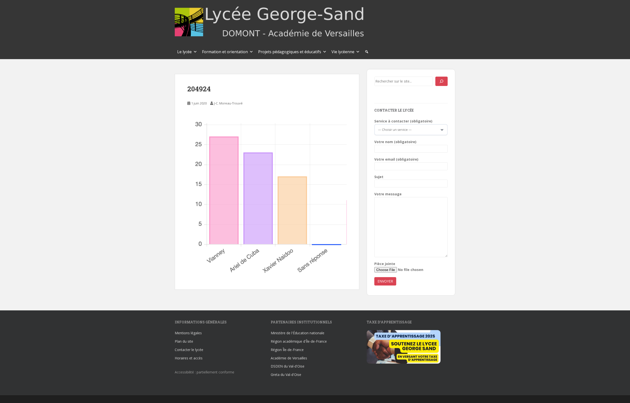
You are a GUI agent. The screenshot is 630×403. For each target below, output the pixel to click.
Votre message (388, 194)
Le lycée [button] (184, 51)
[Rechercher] (441, 81)
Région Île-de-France (287, 349)
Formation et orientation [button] (225, 51)
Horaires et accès (189, 358)
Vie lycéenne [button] (342, 51)
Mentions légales (188, 333)
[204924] (267, 198)
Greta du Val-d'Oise (286, 374)
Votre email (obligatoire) (396, 159)
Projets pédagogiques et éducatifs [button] (289, 51)
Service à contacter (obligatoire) (403, 121)
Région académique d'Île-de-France (299, 341)
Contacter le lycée (189, 349)
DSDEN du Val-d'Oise (287, 366)
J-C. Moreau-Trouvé (228, 103)
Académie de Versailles (289, 358)
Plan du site (184, 341)
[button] (366, 51)
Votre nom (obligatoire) (395, 141)
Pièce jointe (384, 263)
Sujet (378, 176)
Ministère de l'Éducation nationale (297, 333)
